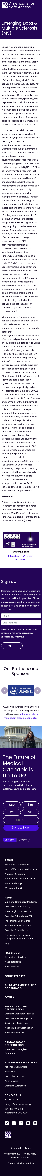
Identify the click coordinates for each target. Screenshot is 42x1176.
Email (27, 1148)
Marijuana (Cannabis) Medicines (21, 902)
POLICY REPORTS (15, 976)
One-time (10, 839)
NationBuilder (27, 1163)
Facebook (15, 556)
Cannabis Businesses (15, 1085)
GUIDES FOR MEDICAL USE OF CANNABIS (20, 987)
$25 (12, 812)
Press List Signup (13, 961)
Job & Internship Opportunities (20, 878)
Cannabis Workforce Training (19, 1013)
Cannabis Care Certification (15, 1043)
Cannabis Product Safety (17, 906)
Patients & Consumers (16, 1066)
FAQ (7, 943)
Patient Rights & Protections (19, 911)
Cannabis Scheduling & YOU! (19, 916)
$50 (12, 805)
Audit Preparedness (14, 1032)
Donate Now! (21, 827)
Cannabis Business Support (18, 1018)
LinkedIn (21, 559)
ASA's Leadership (13, 883)
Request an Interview (15, 957)
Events (9, 997)
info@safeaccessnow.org (18, 1104)
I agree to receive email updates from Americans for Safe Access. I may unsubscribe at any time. (19, 633)
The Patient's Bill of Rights (17, 920)
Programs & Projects (15, 874)
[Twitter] (7, 1123)
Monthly (23, 839)
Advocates (10, 1071)
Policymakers (11, 1081)
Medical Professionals (15, 1076)
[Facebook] (14, 1123)
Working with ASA (13, 888)
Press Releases (12, 966)
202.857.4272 (11, 1099)
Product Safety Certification (19, 1027)
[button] (4, 690)
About (9, 860)
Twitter (29, 556)
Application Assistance (16, 1023)
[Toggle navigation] (5, 12)
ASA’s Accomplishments (17, 864)
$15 (30, 812)
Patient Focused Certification (16, 1008)
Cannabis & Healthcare (16, 930)
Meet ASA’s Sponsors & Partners (21, 869)
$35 (30, 805)
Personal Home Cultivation (18, 925)
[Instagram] (21, 1123)
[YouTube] (28, 1123)
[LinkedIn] (35, 1123)
